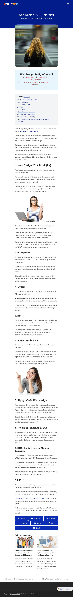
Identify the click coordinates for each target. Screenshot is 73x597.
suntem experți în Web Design (27, 131)
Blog (32, 18)
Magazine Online (39, 82)
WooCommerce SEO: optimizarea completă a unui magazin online (46, 553)
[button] (68, 4)
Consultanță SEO (27, 82)
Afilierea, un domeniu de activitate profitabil (19, 579)
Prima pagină (25, 18)
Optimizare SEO (43, 77)
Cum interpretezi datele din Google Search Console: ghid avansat (24, 553)
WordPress (35, 85)
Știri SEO (49, 82)
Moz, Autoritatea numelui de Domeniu (55, 579)
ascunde (26, 97)
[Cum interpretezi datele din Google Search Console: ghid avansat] (25, 542)
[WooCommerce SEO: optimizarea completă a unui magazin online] (47, 542)
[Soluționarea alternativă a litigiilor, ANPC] (65, 590)
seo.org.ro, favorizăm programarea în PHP (31, 498)
